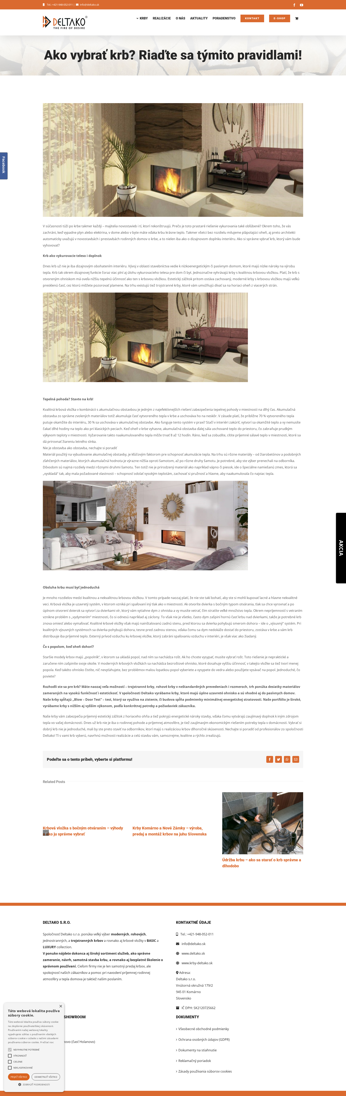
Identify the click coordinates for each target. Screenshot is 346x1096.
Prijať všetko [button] (19, 1076)
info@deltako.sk (89, 4)
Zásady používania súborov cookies (205, 1071)
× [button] (60, 1006)
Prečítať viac (47, 1042)
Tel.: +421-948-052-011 (60, 4)
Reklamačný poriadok (194, 1061)
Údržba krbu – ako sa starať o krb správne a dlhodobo (263, 823)
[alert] (34, 1047)
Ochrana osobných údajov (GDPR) (204, 1039)
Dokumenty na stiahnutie (197, 1050)
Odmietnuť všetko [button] (45, 1076)
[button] (34, 1084)
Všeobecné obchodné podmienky (203, 1029)
